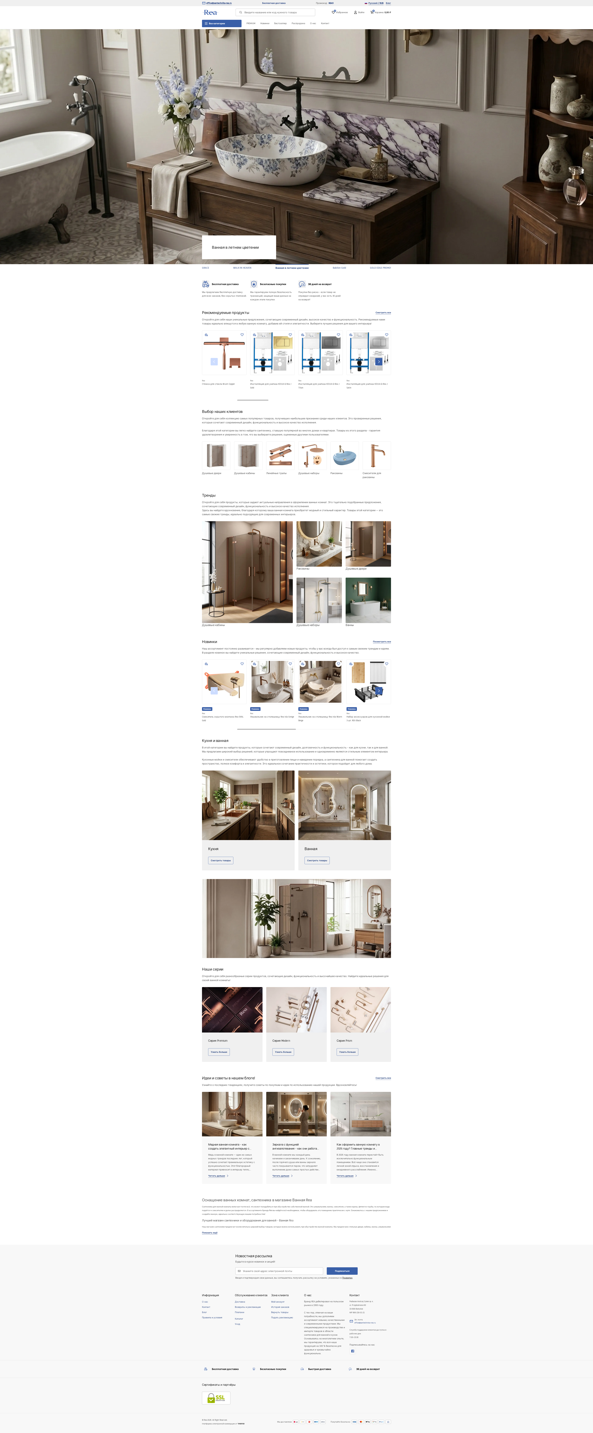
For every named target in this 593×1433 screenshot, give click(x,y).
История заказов (280, 1307)
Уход (237, 1324)
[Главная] (210, 12)
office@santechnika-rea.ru (219, 3)
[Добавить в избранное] (242, 335)
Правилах (347, 1277)
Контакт (325, 23)
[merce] (241, 1423)
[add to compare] (206, 335)
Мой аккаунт (277, 1301)
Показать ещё (209, 1232)
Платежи (239, 1312)
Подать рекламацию (282, 1317)
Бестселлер (280, 23)
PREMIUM (250, 23)
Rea (203, 380)
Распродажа (298, 23)
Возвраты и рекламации (248, 1307)
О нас (313, 23)
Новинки (264, 23)
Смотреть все (383, 312)
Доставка (240, 1301)
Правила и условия (212, 1317)
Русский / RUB (375, 3)
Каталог (239, 1318)
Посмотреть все (382, 641)
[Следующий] (378, 361)
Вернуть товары (279, 1312)
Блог (388, 3)
